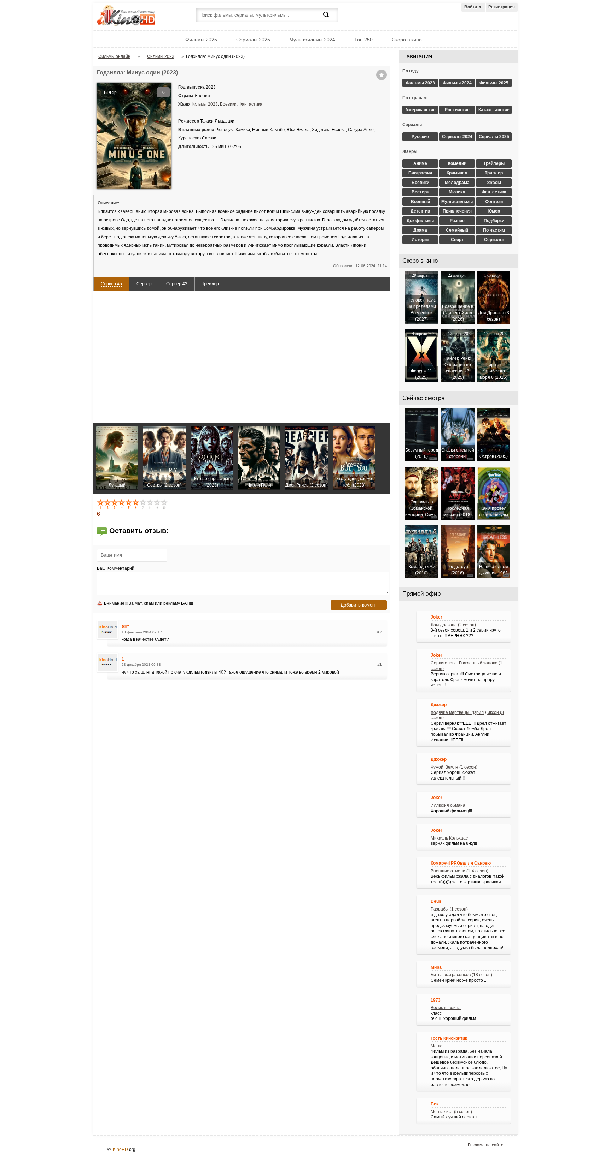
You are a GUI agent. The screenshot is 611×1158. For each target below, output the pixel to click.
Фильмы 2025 (201, 39)
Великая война (446, 1007)
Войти (473, 7)
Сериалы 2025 (253, 39)
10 (165, 504)
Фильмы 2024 (457, 82)
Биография (420, 173)
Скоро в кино (407, 39)
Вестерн (420, 192)
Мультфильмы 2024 (312, 39)
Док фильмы (420, 220)
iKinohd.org (136, 16)
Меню (436, 1046)
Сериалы (494, 239)
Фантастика (250, 104)
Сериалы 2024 (457, 136)
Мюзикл (457, 192)
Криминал (457, 173)
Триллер (494, 173)
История (420, 239)
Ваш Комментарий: (116, 568)
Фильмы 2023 (204, 104)
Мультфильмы (457, 201)
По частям (494, 230)
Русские (420, 136)
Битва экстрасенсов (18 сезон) (461, 974)
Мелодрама (457, 182)
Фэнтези (494, 201)
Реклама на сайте (486, 1144)
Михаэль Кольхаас (449, 838)
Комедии (457, 163)
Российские (457, 109)
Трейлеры (494, 163)
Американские (420, 109)
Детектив (420, 211)
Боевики (228, 104)
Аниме (420, 163)
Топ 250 (363, 39)
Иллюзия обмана (448, 805)
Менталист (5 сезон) (451, 1111)
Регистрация (501, 7)
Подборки (494, 220)
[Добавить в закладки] (381, 75)
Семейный (457, 230)
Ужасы (494, 182)
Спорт (457, 239)
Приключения (457, 211)
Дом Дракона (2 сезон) (453, 624)
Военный (420, 201)
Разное (457, 220)
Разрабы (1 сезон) (449, 909)
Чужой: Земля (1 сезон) (454, 767)
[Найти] (330, 19)
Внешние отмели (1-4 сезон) (459, 870)
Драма (420, 230)
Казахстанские (494, 109)
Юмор (494, 211)
